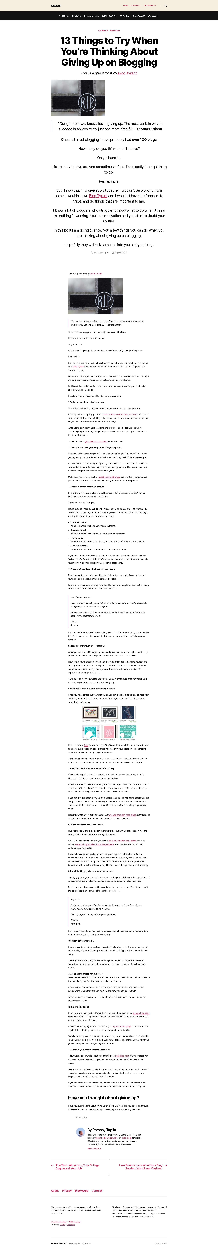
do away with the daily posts (122, 841)
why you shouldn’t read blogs (122, 815)
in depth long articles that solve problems (94, 844)
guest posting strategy (109, 477)
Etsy (86, 745)
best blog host (122, 1056)
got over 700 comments (96, 441)
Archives (103, 30)
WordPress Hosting (58, 1222)
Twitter (62, 1225)
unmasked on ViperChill (106, 1138)
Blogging (135, 5)
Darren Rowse (108, 414)
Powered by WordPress (80, 1243)
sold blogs (127, 1138)
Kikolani (55, 5)
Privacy (67, 1190)
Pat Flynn (133, 414)
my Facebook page (122, 1026)
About (55, 1190)
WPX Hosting (74, 1222)
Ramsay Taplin (102, 252)
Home (125, 5)
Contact (97, 1190)
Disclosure (81, 1190)
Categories (148, 5)
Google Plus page (141, 1013)
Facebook (71, 1225)
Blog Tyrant (127, 73)
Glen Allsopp (122, 414)
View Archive (94, 1149)
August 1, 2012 (121, 252)
